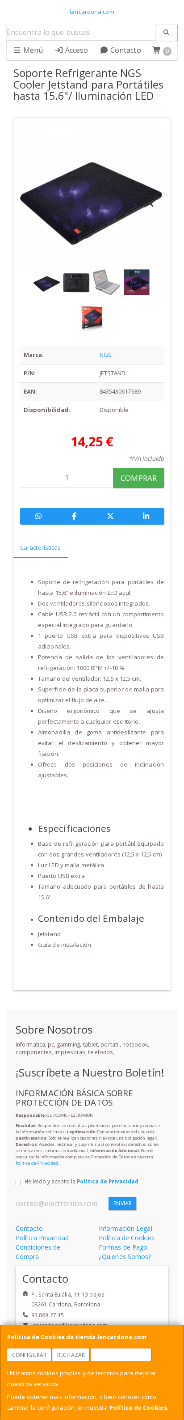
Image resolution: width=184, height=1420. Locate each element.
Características (40, 547)
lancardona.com (92, 12)
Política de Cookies (138, 1407)
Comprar (139, 478)
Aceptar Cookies (121, 1355)
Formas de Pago (123, 1247)
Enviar (122, 1203)
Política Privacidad (42, 1237)
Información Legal (125, 1228)
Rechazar (71, 1355)
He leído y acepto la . (82, 1181)
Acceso (75, 50)
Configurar (29, 1355)
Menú (32, 50)
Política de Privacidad (37, 1163)
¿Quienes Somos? (125, 1256)
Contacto (125, 50)
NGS (106, 355)
